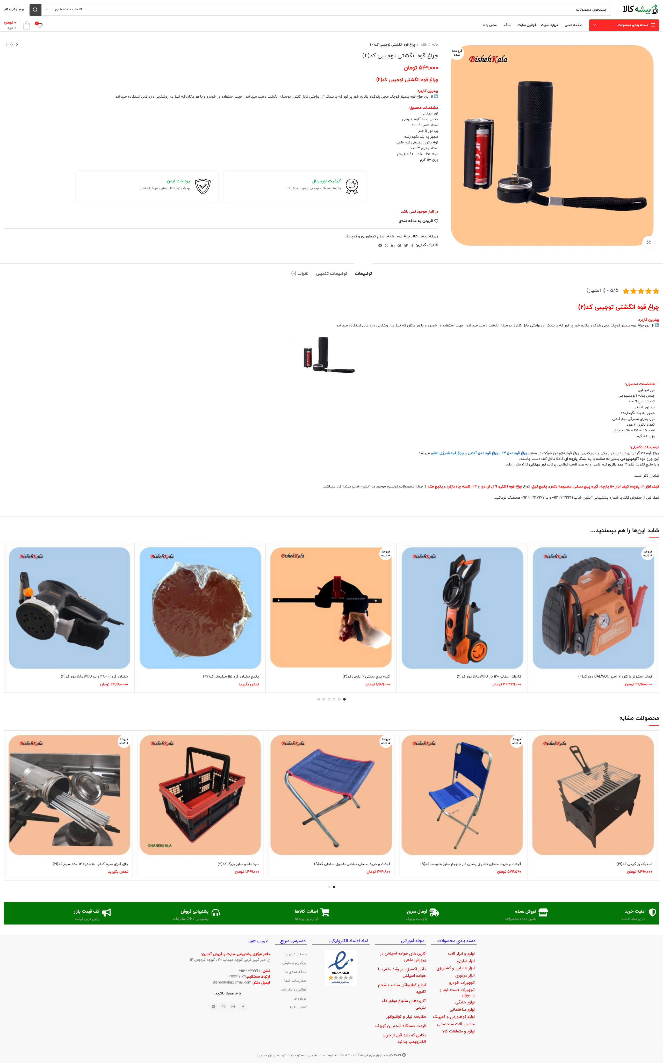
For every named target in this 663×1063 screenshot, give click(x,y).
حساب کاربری (296, 954)
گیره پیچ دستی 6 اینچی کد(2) (366, 676)
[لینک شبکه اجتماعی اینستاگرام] (233, 1006)
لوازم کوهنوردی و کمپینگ (364, 236)
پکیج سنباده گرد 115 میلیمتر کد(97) (231, 676)
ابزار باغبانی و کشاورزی (455, 968)
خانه (434, 44)
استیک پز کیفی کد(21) (634, 864)
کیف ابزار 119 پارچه (645, 486)
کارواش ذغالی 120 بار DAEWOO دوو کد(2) (489, 676)
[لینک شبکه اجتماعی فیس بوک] (412, 245)
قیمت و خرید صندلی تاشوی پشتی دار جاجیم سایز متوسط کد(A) (470, 864)
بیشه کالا (420, 236)
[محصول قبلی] (16, 44)
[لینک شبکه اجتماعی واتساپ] (387, 245)
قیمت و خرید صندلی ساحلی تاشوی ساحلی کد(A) (352, 864)
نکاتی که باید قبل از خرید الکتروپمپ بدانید (404, 1038)
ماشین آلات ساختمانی (456, 1024)
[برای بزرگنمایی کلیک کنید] (648, 242)
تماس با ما (298, 1007)
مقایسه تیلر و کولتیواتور (406, 1016)
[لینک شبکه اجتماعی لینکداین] (393, 245)
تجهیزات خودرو (462, 982)
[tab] (363, 271)
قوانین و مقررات (294, 989)
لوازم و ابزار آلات (461, 953)
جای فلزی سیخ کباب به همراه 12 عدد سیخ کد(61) (90, 864)
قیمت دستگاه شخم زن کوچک (400, 1026)
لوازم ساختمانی (462, 1009)
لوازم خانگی (465, 1002)
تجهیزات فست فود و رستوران (457, 992)
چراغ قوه (403, 236)
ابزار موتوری (465, 975)
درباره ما (300, 998)
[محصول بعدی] (6, 44)
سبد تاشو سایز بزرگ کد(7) (238, 864)
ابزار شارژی (466, 961)
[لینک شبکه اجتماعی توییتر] (406, 245)
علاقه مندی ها (295, 972)
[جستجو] (35, 10)
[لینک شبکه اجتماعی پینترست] (399, 245)
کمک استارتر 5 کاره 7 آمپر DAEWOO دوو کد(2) (615, 676)
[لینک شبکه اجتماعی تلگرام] (380, 245)
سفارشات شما (295, 980)
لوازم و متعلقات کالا (458, 1031)
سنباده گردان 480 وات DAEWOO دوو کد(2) (94, 676)
